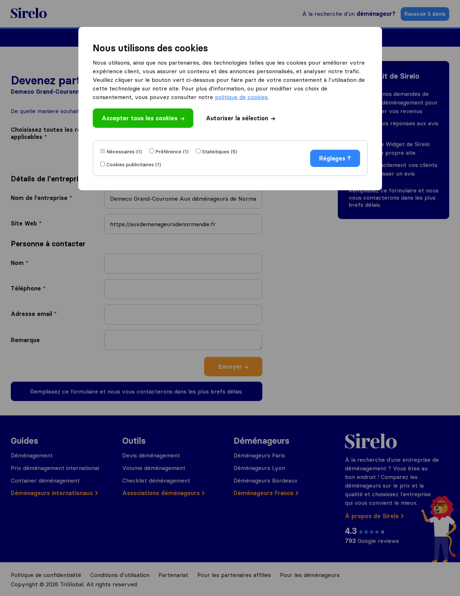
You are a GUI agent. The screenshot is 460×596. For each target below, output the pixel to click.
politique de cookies (241, 97)
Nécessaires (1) (124, 151)
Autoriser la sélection (237, 118)
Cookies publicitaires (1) (133, 164)
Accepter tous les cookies (140, 118)
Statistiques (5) (219, 151)
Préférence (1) (172, 151)
